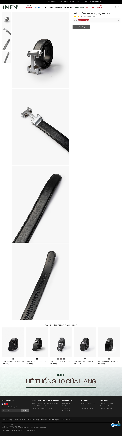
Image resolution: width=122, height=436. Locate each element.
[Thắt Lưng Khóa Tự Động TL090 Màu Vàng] (61, 358)
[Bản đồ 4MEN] (61, 381)
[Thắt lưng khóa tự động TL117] (6, 18)
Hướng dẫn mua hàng (88, 403)
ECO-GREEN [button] (79, 7)
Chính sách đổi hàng (106, 408)
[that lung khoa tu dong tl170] (13, 342)
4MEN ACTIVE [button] (69, 7)
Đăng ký (25, 410)
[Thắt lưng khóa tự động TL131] (37, 358)
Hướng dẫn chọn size (87, 406)
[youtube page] (7, 404)
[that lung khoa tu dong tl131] (37, 342)
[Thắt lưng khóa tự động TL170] (13, 358)
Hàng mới (29, 6)
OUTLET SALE (90, 7)
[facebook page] (2, 404)
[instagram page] (5, 404)
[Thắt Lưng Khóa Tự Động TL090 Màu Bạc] (58, 358)
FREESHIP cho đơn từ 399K (85, 1)
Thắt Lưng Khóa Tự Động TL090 (61, 362)
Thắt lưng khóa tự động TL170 (13, 362)
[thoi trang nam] (10, 7)
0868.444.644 (41, 406)
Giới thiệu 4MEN (67, 403)
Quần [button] (51, 7)
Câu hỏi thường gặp (87, 408)
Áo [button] (46, 7)
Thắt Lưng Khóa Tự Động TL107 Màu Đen (88, 361)
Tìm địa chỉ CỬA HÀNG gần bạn (42, 408)
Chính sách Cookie (66, 420)
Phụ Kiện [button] (58, 7)
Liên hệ (64, 406)
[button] (97, 20)
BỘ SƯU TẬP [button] (39, 7)
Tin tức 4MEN (66, 411)
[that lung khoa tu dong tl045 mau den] (109, 342)
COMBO (100, 6)
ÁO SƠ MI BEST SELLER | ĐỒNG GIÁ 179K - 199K (55, 1)
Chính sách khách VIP (106, 403)
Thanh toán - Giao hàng (107, 406)
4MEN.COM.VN (19, 430)
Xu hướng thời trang (32, 420)
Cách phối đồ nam (19, 420)
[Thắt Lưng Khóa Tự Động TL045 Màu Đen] (109, 358)
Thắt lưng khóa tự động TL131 (37, 362)
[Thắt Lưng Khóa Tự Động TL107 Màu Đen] (85, 358)
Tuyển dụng (66, 408)
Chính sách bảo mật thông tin (49, 420)
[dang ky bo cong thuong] (115, 425)
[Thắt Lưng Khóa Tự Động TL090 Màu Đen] (64, 358)
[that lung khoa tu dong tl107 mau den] (85, 342)
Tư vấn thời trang (7, 420)
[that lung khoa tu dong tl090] (61, 342)
